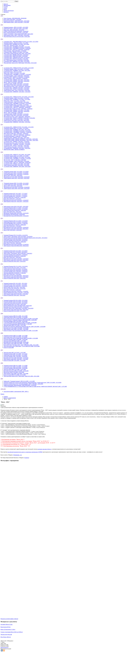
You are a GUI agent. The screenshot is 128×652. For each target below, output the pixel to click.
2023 (2, 65)
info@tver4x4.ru (4, 647)
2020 (2, 152)
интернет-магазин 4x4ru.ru (44, 449)
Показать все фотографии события (9, 618)
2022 (2, 94)
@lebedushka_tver (17, 455)
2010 (2, 297)
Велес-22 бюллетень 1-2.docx (8, 629)
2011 (2, 280)
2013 (2, 248)
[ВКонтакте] (2, 650)
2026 (2, 15)
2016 (2, 204)
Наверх (2, 394)
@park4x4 (26, 457)
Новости (6, 4)
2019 (2, 169)
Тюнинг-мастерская (9, 10)
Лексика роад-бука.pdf (6, 634)
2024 (2, 39)
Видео (5, 9)
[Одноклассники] (4, 650)
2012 (2, 264)
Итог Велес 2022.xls (6, 637)
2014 (2, 232)
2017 (2, 191)
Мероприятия (7, 5)
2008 (2, 333)
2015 (2, 218)
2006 (2, 363)
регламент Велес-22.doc (7, 624)
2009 (2, 313)
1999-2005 (3, 389)
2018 (2, 180)
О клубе (6, 6)
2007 (2, 350)
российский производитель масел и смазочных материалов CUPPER (25, 452)
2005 (2, 378)
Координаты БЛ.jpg (5, 627)
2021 (2, 124)
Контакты (6, 12)
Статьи (5, 8)
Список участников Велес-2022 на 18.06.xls (12, 632)
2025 (2, 24)
